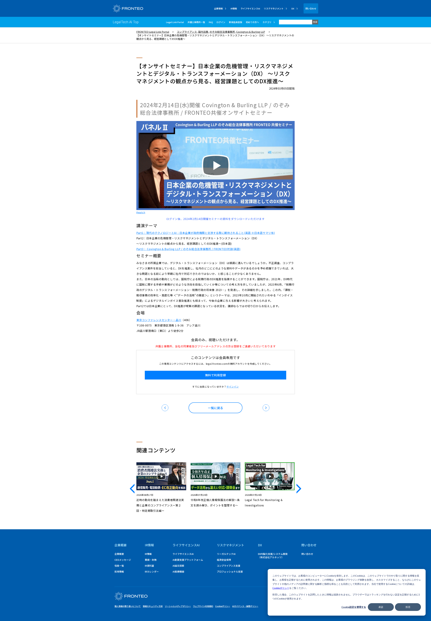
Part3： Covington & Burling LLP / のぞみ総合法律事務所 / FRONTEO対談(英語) (188, 249)
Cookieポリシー (280, 587)
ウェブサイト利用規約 (203, 606)
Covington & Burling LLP (250, 31)
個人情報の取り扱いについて (127, 606)
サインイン (232, 386)
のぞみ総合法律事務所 (222, 31)
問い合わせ (310, 8)
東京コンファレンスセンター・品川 (158, 320)
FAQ (211, 22)
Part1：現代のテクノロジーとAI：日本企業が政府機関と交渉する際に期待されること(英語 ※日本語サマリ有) (205, 233)
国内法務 (203, 31)
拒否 (408, 607)
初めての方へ (252, 22)
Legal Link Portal (175, 22)
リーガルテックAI (226, 554)
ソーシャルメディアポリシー (178, 606)
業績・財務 (151, 559)
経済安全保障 (224, 559)
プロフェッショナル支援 (230, 571)
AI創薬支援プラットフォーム (188, 559)
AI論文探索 (178, 565)
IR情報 (233, 8)
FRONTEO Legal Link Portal (152, 31)
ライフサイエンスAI (250, 8)
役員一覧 (119, 565)
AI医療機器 (178, 571)
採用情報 (119, 571)
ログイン (221, 22)
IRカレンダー (152, 571)
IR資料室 (149, 565)
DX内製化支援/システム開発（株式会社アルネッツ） (273, 555)
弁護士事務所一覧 (196, 22)
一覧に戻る (215, 408)
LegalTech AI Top (126, 22)
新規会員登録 (235, 22)
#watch (140, 212)
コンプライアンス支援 (228, 565)
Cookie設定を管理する (353, 607)
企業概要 (120, 545)
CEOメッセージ (122, 559)
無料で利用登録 (215, 375)
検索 (315, 22)
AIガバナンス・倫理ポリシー (245, 606)
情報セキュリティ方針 (153, 606)
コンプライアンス (187, 31)
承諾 (380, 607)
